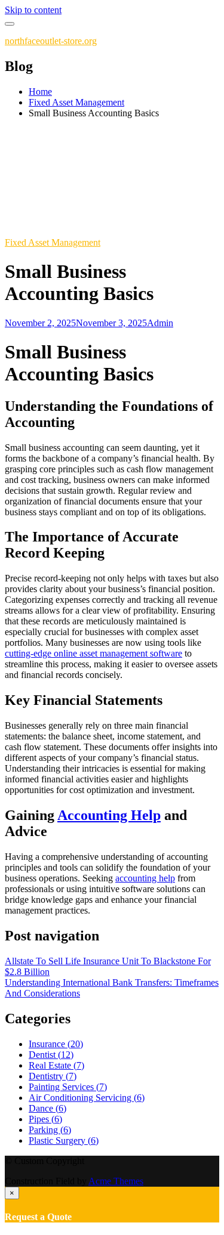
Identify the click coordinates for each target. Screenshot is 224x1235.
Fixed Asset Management (52, 242)
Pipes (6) (45, 1119)
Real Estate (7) (56, 1065)
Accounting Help (109, 815)
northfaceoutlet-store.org (51, 41)
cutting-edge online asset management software (93, 653)
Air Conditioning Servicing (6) (87, 1097)
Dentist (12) (51, 1055)
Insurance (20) (56, 1044)
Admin (160, 323)
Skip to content (33, 10)
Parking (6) (50, 1130)
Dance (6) (47, 1108)
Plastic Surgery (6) (64, 1140)
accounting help (145, 878)
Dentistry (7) (52, 1076)
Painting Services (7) (68, 1087)
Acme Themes (115, 1181)
